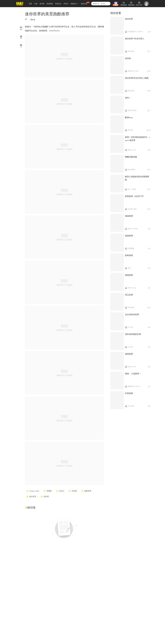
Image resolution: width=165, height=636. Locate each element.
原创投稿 (50, 3)
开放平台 (58, 3)
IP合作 (66, 3)
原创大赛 (84, 3)
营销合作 (73, 3)
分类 (35, 3)
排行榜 (42, 3)
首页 (30, 3)
